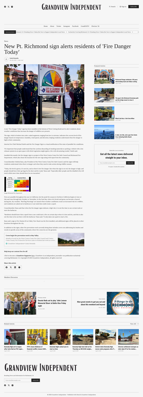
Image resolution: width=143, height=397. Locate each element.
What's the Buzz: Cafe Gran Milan (124, 118)
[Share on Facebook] (6, 267)
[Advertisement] (71, 19)
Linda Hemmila (14, 58)
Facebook (75, 26)
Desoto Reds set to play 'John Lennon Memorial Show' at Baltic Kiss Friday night (52, 303)
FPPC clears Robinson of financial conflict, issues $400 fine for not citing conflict (36, 348)
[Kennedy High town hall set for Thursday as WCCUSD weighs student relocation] (83, 337)
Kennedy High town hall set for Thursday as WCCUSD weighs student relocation (82, 348)
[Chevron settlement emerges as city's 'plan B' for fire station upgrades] (128, 337)
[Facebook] (5, 7)
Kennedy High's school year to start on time (59, 348)
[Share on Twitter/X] (11, 267)
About (52, 26)
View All (133, 324)
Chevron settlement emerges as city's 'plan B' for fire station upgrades (128, 348)
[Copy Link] (19, 267)
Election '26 (95, 26)
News (6, 41)
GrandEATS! (85, 26)
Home (46, 26)
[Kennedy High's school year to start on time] (60, 337)
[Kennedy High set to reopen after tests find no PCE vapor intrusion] (14, 337)
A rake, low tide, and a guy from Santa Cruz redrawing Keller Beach (126, 136)
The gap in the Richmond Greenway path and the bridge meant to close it (126, 99)
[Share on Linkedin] (15, 267)
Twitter (58, 26)
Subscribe (133, 6)
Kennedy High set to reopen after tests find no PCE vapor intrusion (13, 348)
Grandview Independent (59, 394)
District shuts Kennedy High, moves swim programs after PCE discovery (105, 348)
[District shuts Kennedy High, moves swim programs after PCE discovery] (105, 337)
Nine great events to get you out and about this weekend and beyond (91, 303)
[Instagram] (12, 7)
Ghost (78, 394)
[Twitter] (8, 7)
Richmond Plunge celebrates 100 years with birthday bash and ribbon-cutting (126, 80)
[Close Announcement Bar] (138, 32)
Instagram (66, 26)
